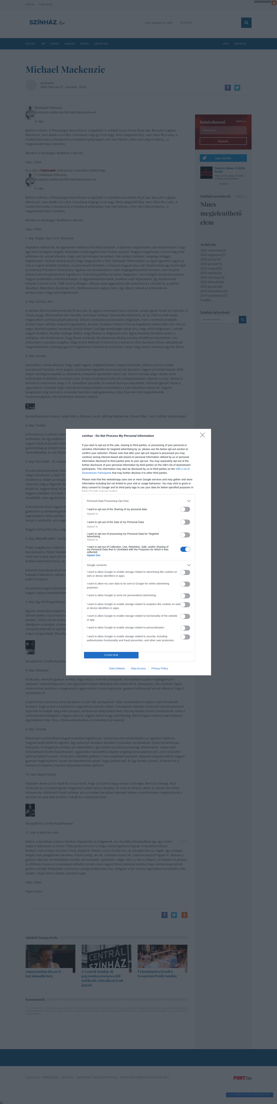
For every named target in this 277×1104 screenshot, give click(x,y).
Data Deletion (117, 668)
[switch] (185, 509)
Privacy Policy (160, 668)
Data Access (138, 668)
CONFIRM (111, 655)
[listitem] (138, 501)
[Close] (203, 436)
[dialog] (138, 552)
